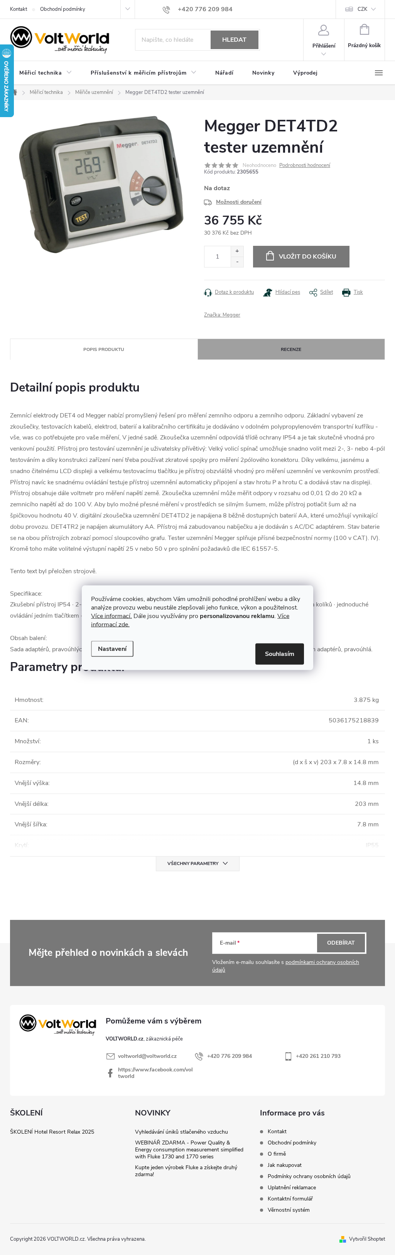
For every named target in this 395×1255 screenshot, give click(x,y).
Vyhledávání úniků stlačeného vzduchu (181, 1132)
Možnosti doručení (239, 202)
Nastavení (112, 648)
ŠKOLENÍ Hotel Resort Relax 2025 (52, 1132)
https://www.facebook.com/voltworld (155, 1073)
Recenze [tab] (291, 349)
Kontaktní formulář (290, 1198)
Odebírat (341, 943)
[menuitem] (45, 73)
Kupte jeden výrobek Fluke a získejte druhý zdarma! (186, 1171)
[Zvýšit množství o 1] (237, 251)
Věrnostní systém (289, 1210)
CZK (362, 9)
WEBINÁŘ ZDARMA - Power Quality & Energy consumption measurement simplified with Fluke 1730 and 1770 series (189, 1149)
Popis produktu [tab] (103, 349)
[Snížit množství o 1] (237, 262)
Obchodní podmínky (62, 9)
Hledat (234, 40)
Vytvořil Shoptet (367, 1239)
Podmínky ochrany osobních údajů (309, 1176)
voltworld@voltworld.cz (147, 1056)
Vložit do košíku (307, 256)
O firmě (277, 1154)
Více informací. (111, 615)
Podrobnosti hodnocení (304, 165)
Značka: (222, 315)
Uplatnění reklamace (292, 1187)
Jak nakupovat (285, 1165)
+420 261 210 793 (318, 1056)
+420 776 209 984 (229, 1056)
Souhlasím (279, 653)
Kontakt (18, 9)
